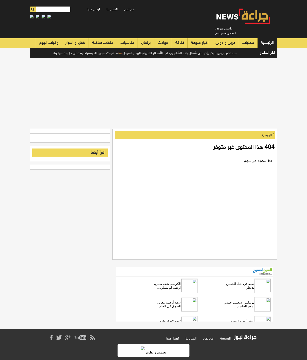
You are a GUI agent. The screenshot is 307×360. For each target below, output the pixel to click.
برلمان (146, 42)
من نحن (129, 9)
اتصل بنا (112, 9)
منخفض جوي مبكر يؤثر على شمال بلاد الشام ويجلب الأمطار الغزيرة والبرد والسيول (183, 53)
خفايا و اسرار (75, 42)
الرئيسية (267, 42)
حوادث (163, 42)
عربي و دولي (225, 42)
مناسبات (127, 42)
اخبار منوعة (200, 42)
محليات (248, 42)
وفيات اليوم (48, 42)
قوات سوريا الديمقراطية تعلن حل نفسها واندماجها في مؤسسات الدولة (68, 53)
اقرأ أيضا (98, 152)
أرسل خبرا (93, 9)
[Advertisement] (153, 91)
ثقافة (179, 42)
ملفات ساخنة (102, 42)
